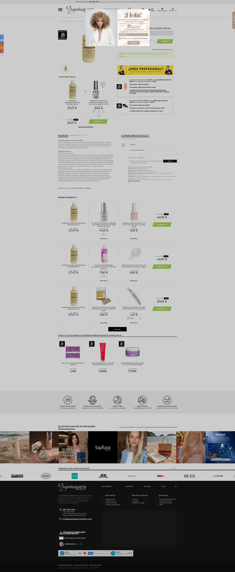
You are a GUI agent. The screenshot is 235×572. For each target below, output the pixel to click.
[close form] (149, 10)
